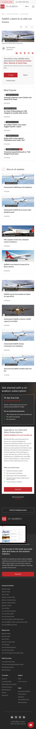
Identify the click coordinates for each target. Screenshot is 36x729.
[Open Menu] (33, 6)
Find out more (10, 80)
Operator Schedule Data (9, 600)
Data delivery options (8, 667)
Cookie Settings (22, 681)
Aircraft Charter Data (8, 616)
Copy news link (28, 53)
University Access (7, 687)
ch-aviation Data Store (22, 2)
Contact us (18, 499)
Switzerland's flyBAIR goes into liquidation (18, 187)
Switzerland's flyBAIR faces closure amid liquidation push (17, 211)
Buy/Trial (18, 489)
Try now (10, 75)
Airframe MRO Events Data (9, 625)
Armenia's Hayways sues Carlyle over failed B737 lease (18, 98)
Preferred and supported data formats (13, 664)
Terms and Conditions (24, 691)
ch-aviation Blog (6, 681)
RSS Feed (32, 53)
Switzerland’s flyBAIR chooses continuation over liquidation (14, 345)
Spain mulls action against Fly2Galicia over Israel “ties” (14, 139)
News (3, 14)
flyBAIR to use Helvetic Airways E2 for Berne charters (16, 266)
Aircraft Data (5, 608)
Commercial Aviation (13, 14)
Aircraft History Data (8, 614)
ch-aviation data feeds (8, 661)
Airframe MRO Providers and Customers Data (15, 622)
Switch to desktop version (18, 510)
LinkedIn (16, 53)
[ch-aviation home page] (9, 7)
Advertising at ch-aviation (9, 684)
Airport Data (5, 594)
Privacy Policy (22, 694)
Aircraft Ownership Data (9, 611)
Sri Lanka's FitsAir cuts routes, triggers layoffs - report (15, 126)
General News (25, 14)
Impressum (21, 697)
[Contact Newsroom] (26, 27)
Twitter (16, 717)
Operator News (6, 589)
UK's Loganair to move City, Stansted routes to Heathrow (16, 241)
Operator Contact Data (8, 597)
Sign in (27, 6)
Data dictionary (6, 670)
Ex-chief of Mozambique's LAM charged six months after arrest (15, 112)
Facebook (24, 53)
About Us (4, 679)
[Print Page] (32, 27)
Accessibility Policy (23, 699)
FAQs (19, 679)
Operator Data (6, 591)
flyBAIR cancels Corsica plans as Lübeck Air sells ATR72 (17, 295)
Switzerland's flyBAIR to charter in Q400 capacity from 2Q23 (17, 320)
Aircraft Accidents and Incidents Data (12, 619)
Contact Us (5, 695)
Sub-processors (22, 702)
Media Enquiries (6, 690)
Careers (4, 692)
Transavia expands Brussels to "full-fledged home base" (17, 153)
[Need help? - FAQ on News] (20, 27)
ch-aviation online (7, 2)
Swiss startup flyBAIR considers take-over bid (18, 370)
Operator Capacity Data (8, 602)
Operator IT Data (6, 605)
